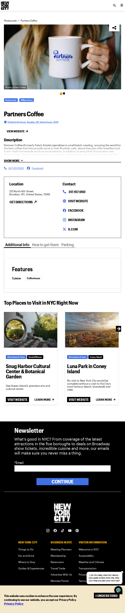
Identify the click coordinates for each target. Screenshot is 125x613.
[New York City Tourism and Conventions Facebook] (55, 531)
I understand (107, 596)
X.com (73, 229)
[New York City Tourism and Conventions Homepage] (62, 513)
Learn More (43, 399)
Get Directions (21, 202)
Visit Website (78, 201)
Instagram (76, 220)
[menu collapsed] (121, 5)
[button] (62, 56)
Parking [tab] (67, 244)
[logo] (4, 4)
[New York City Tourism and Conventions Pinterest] (77, 531)
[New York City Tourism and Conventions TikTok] (63, 531)
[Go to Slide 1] (61, 93)
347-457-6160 (77, 191)
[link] (31, 550)
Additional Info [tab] (17, 244)
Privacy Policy (13, 603)
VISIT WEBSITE (17, 399)
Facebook (75, 210)
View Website (16, 131)
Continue (63, 481)
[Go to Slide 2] (64, 93)
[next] (119, 329)
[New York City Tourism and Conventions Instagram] (48, 531)
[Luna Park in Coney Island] (91, 330)
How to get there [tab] (45, 244)
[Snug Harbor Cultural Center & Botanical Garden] (30, 330)
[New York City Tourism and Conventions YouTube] (70, 531)
